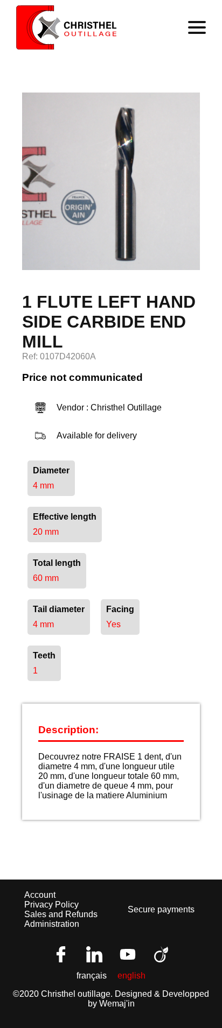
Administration (51, 923)
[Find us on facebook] (61, 954)
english (131, 975)
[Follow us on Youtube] (128, 954)
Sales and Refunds (61, 914)
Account (40, 894)
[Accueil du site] (66, 27)
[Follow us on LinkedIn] (94, 954)
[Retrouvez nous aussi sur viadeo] (161, 954)
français (92, 975)
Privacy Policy (51, 904)
